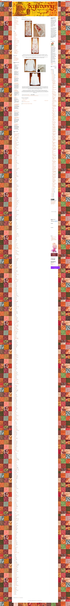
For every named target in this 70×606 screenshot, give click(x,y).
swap (14, 535)
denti (14, 246)
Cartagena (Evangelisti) (53, 185)
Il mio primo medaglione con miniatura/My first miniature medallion (16, 90)
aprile (52, 189)
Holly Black (15, 318)
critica (14, 237)
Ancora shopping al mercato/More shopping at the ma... (54, 172)
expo (14, 269)
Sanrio (15, 489)
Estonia (15, 264)
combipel (15, 224)
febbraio (53, 191)
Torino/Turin (15, 35)
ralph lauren (15, 465)
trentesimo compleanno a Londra (16, 552)
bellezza (15, 172)
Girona (15, 298)
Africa (14, 141)
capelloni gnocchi (16, 200)
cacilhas (15, 191)
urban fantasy (15, 565)
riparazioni (32, 95)
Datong (15, 241)
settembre (53, 77)
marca (15, 377)
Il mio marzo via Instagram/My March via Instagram (16, 124)
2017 (52, 71)
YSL (14, 592)
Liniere (15, 365)
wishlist (15, 589)
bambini (15, 167)
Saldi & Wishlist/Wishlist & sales (54, 87)
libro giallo (15, 363)
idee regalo (15, 322)
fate (14, 272)
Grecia (15, 307)
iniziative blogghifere (16, 329)
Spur (14, 522)
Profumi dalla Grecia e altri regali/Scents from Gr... (53, 83)
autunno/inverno (16, 163)
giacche (15, 294)
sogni (14, 513)
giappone (15, 295)
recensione (15, 467)
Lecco (14, 358)
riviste (14, 480)
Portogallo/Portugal (16, 51)
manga (15, 375)
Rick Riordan (15, 475)
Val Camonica (15, 567)
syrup (14, 536)
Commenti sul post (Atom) (26, 101)
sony (14, 517)
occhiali (15, 416)
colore (15, 223)
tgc (14, 546)
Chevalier (15, 215)
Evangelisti (15, 267)
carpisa (15, 205)
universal (15, 563)
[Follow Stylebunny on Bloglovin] (54, 221)
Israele (15, 340)
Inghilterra (15, 328)
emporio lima (15, 260)
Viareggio (15, 579)
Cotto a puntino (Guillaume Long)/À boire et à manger (54, 139)
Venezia (15, 32)
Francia (15, 286)
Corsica (15, 232)
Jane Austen (15, 342)
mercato (15, 386)
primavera (15, 458)
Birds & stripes (53, 112)
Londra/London (16, 49)
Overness (15, 423)
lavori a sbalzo (15, 357)
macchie (15, 371)
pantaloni (15, 428)
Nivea (14, 413)
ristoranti (15, 478)
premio (15, 455)
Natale (15, 407)
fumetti (15, 288)
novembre (53, 75)
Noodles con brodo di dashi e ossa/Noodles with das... (54, 134)
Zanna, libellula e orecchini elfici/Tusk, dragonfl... (54, 98)
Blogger (41, 600)
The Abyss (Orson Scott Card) (54, 81)
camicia (24, 95)
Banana (53, 150)
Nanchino (15, 405)
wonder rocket (15, 590)
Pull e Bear (15, 462)
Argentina (15, 156)
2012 (52, 195)
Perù (14, 439)
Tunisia (15, 558)
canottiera (15, 198)
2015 (52, 73)
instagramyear (15, 331)
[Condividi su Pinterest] (34, 94)
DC (14, 242)
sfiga (14, 502)
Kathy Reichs (15, 345)
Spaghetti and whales (53, 117)
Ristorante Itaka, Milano (54, 169)
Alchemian (15, 145)
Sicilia (14, 507)
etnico (14, 265)
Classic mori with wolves (54, 85)
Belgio (15, 171)
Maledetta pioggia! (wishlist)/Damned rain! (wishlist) (16, 118)
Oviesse (15, 424)
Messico (15, 388)
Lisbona (15, 366)
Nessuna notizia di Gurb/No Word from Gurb (54, 162)
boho (14, 178)
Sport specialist (16, 520)
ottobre (53, 76)
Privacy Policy (18, 597)
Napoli (15, 406)
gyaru (14, 309)
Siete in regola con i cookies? (54, 184)
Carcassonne (15, 203)
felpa (14, 277)
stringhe (15, 531)
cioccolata (15, 219)
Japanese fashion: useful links (16, 22)
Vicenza (15, 580)
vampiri (15, 572)
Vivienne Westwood (16, 585)
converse (15, 229)
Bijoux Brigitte (15, 175)
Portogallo (15, 453)
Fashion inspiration (16, 21)
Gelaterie (15, 56)
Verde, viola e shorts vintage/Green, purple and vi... (54, 174)
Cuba (14, 238)
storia (14, 527)
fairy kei (15, 270)
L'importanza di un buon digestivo (54, 166)
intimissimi (15, 332)
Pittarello (15, 448)
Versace (15, 575)
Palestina (15, 426)
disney (15, 252)
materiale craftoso (16, 381)
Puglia (15, 461)
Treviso (15, 37)
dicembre (53, 74)
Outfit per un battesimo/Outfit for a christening (54, 155)
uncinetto (15, 562)
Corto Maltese (15, 233)
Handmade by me (16, 20)
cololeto (15, 222)
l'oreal (14, 353)
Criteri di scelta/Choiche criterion (15, 97)
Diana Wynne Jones (16, 248)
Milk (14, 393)
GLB (14, 300)
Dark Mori (15, 28)
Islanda (15, 336)
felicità (15, 276)
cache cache (15, 190)
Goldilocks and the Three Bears (16, 301)
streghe (15, 529)
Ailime (36, 600)
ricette (14, 473)
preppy (15, 456)
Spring (15, 521)
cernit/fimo (15, 212)
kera (14, 348)
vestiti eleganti (15, 577)
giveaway (15, 299)
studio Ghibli (15, 532)
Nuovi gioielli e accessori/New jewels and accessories (54, 127)
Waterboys (53, 103)
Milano (15, 391)
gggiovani (15, 293)
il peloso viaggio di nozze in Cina (16, 325)
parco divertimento (16, 430)
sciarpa (15, 495)
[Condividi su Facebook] (33, 94)
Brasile (15, 182)
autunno (15, 162)
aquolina (15, 154)
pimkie (15, 444)
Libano (15, 361)
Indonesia (15, 327)
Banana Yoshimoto (16, 168)
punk (14, 463)
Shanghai (15, 504)
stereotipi (15, 526)
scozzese (15, 497)
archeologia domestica (16, 155)
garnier (15, 290)
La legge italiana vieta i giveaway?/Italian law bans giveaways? (16, 104)
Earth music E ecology (16, 254)
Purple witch (53, 107)
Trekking (15, 39)
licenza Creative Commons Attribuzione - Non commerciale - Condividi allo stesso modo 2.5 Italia (53, 202)
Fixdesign (15, 285)
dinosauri (15, 250)
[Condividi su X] (32, 94)
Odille (14, 417)
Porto (14, 452)
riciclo (14, 474)
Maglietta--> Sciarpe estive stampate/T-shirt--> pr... (54, 158)
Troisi (14, 556)
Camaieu (15, 194)
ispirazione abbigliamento (15, 337)
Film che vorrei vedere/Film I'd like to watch (16, 111)
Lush (14, 370)
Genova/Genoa (16, 43)
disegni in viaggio (16, 251)
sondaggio (15, 515)
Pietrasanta (15, 442)
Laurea (15, 356)
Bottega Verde (15, 180)
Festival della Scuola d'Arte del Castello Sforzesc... (54, 143)
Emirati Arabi (15, 259)
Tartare (53, 152)
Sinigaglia (15, 508)
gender (15, 291)
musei (14, 401)
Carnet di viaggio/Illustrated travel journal (16, 53)
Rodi (14, 483)
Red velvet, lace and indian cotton (54, 100)
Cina (14, 218)
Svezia (15, 534)
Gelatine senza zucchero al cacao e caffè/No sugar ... (54, 146)
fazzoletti (15, 275)
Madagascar (15, 372)
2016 (52, 72)
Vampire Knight (16, 571)
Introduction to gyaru (16, 24)
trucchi (15, 557)
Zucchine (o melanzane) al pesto (54, 120)
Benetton (15, 173)
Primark (15, 457)
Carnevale (15, 204)
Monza (15, 397)
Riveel (15, 479)
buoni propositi (15, 186)
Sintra (14, 509)
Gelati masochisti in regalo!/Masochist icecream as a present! (16, 83)
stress (14, 530)
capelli (15, 199)
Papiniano (15, 429)
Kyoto (14, 352)
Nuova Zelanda (16, 415)
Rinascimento (15, 476)
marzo (53, 190)
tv (14, 560)
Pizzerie (15, 57)
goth (14, 303)
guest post (15, 308)
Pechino (15, 435)
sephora (15, 500)
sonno (15, 516)
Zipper (15, 594)
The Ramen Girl (53, 153)
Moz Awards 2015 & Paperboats (54, 129)
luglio (52, 79)
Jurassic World (53, 121)
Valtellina (15, 570)
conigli (15, 227)
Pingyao (15, 445)
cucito (26, 95)
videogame (15, 581)
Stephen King (15, 525)
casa (14, 208)
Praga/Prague (15, 50)
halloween (15, 311)
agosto (53, 78)
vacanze (15, 566)
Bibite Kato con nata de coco (54, 102)
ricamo (15, 471)
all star (15, 149)
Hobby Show (15, 317)
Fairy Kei (15, 29)
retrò (14, 470)
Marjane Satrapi (16, 379)
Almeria (15, 150)
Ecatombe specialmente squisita (54, 114)
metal (14, 389)
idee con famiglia (16, 321)
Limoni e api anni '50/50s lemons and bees (54, 177)
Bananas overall (54, 147)
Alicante (15, 147)
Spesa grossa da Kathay (54, 137)
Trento (15, 36)
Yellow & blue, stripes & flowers (54, 168)
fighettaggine (15, 281)
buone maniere (16, 185)
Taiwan (15, 537)
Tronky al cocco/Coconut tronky (54, 109)
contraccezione (16, 228)
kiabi (14, 349)
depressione (15, 247)
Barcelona (15, 47)
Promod (15, 460)
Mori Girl (15, 27)
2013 (52, 194)
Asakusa (15, 158)
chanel (15, 213)
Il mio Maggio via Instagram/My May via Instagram (54, 181)
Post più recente (23, 100)
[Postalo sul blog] (31, 94)
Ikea (14, 323)
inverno (15, 333)
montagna (15, 396)
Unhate (15, 64)
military (15, 392)
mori (14, 398)
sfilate (14, 503)
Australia (15, 161)
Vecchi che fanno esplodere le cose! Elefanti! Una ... (54, 131)
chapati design (15, 214)
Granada (15, 304)
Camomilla (15, 196)
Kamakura (15, 344)
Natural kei (15, 408)
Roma (14, 484)
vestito (37, 95)
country (15, 236)
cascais (15, 209)
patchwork (15, 433)
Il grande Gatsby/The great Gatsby (54, 111)
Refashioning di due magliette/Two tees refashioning (54, 106)
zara (14, 593)
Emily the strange (16, 258)
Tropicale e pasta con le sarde (54, 122)
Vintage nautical (54, 151)
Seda (14, 498)
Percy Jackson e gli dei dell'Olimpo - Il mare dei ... (54, 149)
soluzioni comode (35, 95)
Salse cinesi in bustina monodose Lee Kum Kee (54, 125)
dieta (14, 249)
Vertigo (15, 576)
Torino (15, 550)
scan (14, 493)
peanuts (15, 434)
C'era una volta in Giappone (16, 189)
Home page (35, 100)
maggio (53, 188)
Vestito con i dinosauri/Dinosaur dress (54, 116)
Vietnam (15, 582)
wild (14, 588)
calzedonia (15, 193)
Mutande (15, 403)
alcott (14, 146)
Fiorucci (15, 284)
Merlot (15, 387)
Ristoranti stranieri (16, 59)
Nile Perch (15, 412)
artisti (14, 157)
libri (14, 362)
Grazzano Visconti (16, 306)
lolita (14, 367)
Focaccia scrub (53, 156)
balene (15, 166)
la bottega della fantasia (16, 354)
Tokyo (14, 549)
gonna (15, 302)
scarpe (15, 494)
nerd (14, 411)
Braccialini (15, 181)
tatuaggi (15, 540)
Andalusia (15, 153)
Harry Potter (15, 313)
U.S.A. (15, 561)
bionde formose (16, 176)
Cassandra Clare (16, 210)
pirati (14, 447)
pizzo (14, 449)
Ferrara (15, 278)
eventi (14, 268)
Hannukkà (15, 312)
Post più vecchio (46, 100)
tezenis (15, 545)
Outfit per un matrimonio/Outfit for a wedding (54, 94)
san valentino (15, 488)
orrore (14, 421)
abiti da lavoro (15, 137)
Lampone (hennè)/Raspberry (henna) (16, 77)
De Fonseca (15, 243)
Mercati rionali (15, 60)
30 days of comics (16, 133)
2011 (52, 196)
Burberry (15, 187)
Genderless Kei (16, 23)
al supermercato (16, 142)
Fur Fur (15, 289)
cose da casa (15, 234)
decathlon (15, 244)
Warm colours (53, 160)
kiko (14, 350)
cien (14, 217)
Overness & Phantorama (53, 179)
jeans (14, 343)
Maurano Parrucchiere (16, 383)
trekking (15, 551)
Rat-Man (15, 466)
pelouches (15, 438)
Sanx (14, 490)
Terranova (15, 544)
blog (14, 177)
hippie (15, 316)
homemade (28, 95)
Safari (52, 141)
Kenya (15, 347)
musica (15, 402)
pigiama (15, 443)
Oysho (15, 425)
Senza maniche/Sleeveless (54, 89)
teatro (14, 541)
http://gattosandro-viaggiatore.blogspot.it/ (53, 238)
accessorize (15, 140)
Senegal (15, 499)
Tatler (14, 539)
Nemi (14, 410)
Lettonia (15, 360)
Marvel (15, 380)
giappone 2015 (16, 296)
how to (30, 95)
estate (14, 263)
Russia (15, 485)
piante (15, 440)
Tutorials (15, 19)
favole (14, 273)
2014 (52, 193)
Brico (14, 183)
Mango (15, 376)
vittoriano (15, 584)
